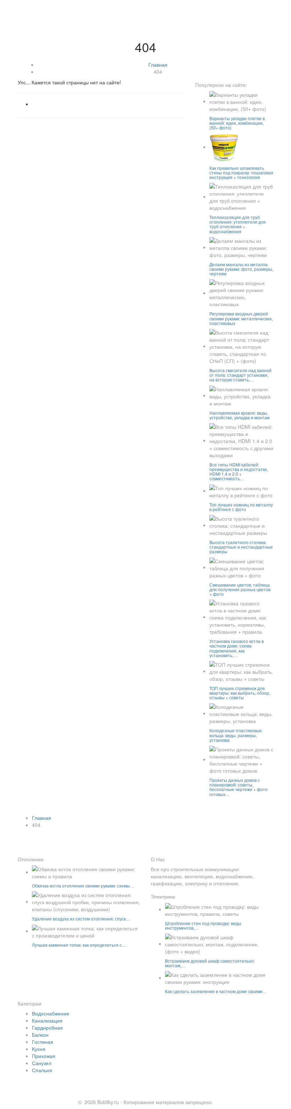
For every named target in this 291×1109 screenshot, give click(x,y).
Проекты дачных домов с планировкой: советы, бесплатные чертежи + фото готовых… (238, 787)
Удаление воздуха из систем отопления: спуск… (81, 918)
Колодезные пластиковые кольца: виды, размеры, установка (235, 735)
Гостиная (42, 1041)
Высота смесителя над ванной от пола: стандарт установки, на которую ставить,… (240, 374)
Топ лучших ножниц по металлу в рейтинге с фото (241, 507)
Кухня (38, 1048)
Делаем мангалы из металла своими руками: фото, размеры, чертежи (241, 268)
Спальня (42, 1070)
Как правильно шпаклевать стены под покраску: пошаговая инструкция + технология (241, 172)
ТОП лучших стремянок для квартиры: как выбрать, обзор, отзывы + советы (239, 692)
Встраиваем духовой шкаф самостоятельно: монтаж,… (210, 963)
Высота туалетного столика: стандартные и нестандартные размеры (241, 546)
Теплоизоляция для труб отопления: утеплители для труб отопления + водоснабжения (237, 224)
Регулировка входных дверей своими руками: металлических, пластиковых (241, 318)
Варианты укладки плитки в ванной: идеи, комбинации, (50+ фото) (237, 122)
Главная (158, 64)
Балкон (40, 1034)
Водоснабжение (50, 1013)
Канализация (47, 1020)
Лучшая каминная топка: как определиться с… (79, 945)
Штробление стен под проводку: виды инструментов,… (203, 925)
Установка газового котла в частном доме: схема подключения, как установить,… (236, 648)
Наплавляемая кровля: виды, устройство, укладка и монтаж (239, 415)
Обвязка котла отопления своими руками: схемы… (83, 886)
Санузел (41, 1062)
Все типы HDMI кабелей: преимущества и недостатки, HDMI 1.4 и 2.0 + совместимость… (238, 471)
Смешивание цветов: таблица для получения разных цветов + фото (239, 589)
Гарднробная (47, 1027)
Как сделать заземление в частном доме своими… (216, 991)
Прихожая (43, 1055)
